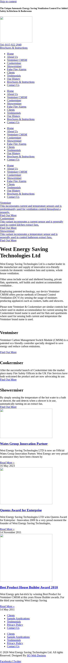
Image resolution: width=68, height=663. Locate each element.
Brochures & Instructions (21, 81)
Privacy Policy (15, 624)
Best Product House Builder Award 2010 (29, 587)
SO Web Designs (36, 655)
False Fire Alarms (16, 69)
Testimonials (14, 75)
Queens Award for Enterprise (21, 510)
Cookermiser (14, 63)
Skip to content (8, 1)
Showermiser (14, 66)
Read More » (7, 462)
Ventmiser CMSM (17, 60)
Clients (11, 72)
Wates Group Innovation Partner (24, 443)
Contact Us (13, 85)
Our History (13, 78)
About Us (12, 56)
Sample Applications (18, 618)
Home (10, 53)
